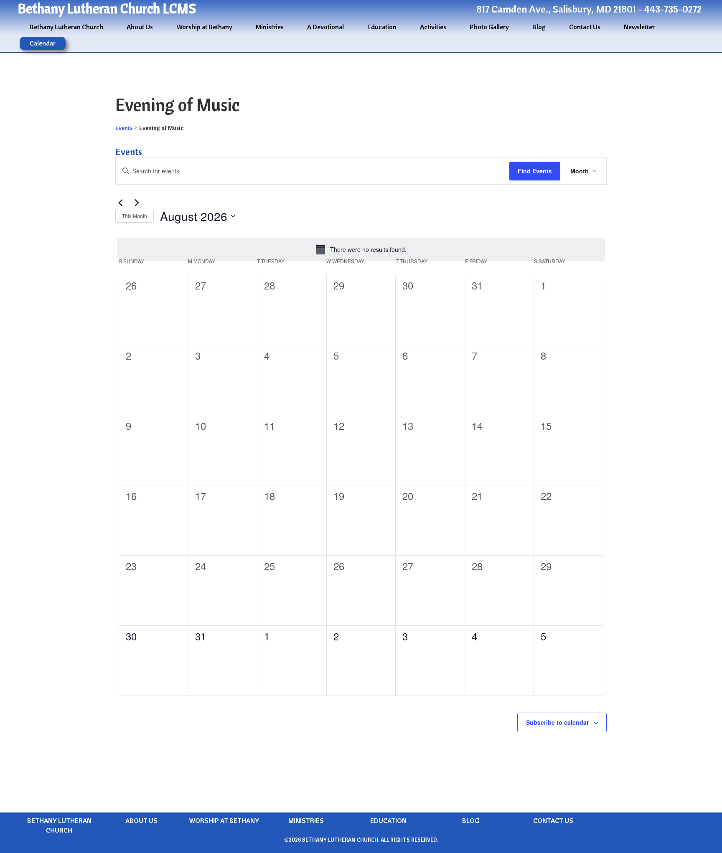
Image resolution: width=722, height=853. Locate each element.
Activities (433, 27)
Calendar (43, 43)
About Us (140, 27)
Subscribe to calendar (557, 722)
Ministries (270, 27)
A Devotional (325, 27)
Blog (539, 27)
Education (382, 27)
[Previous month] (120, 203)
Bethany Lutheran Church (66, 27)
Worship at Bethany (204, 27)
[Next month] (137, 203)
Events (123, 128)
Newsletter (639, 27)
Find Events (535, 171)
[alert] (361, 249)
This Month (134, 215)
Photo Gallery (489, 27)
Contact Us (584, 27)
